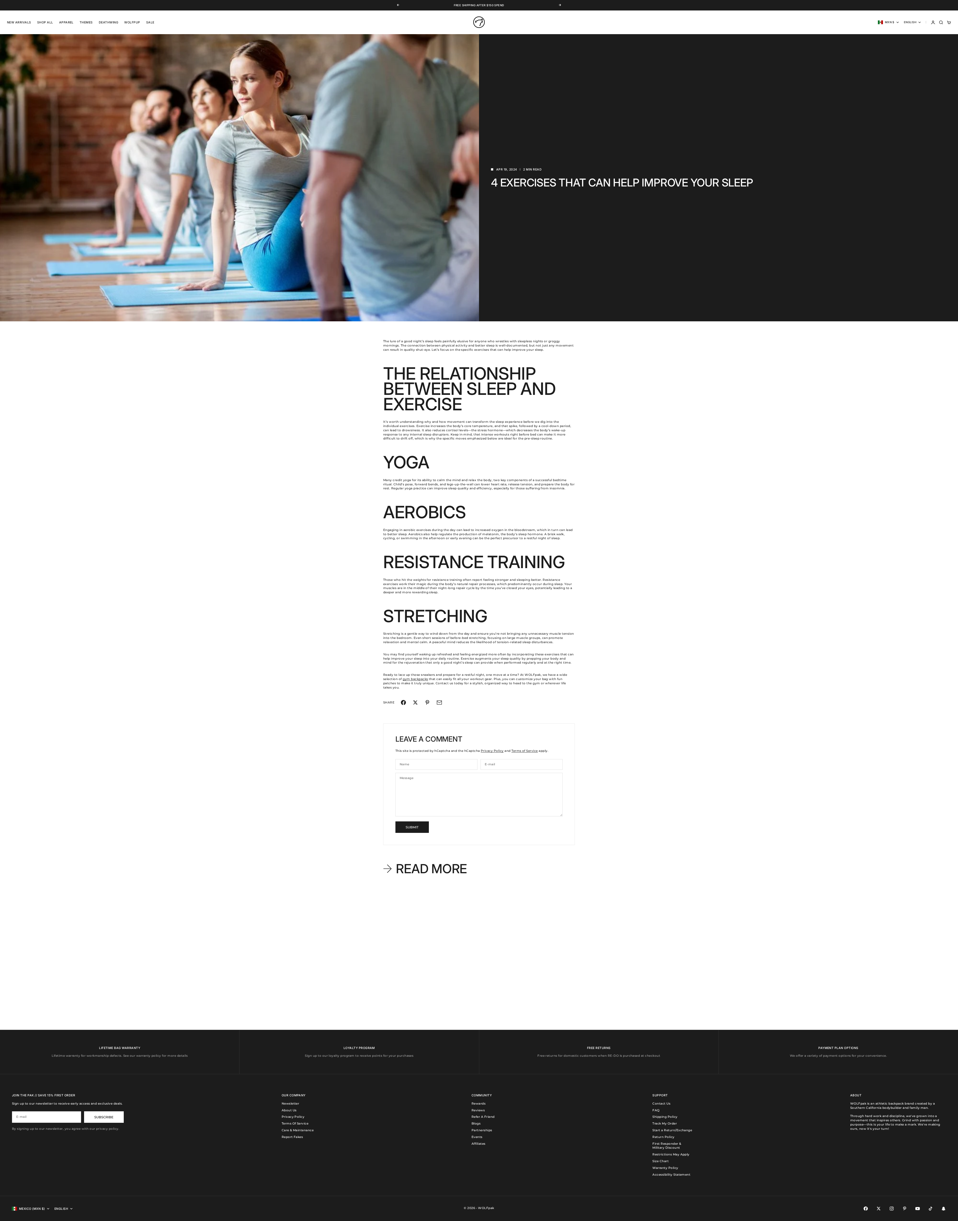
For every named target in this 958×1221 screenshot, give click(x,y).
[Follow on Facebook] (865, 1208)
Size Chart (660, 1161)
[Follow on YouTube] (917, 1208)
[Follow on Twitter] (878, 1208)
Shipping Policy (664, 1117)
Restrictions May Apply (671, 1154)
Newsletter (290, 1103)
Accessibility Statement (671, 1174)
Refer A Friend (483, 1117)
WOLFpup (132, 22)
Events (477, 1137)
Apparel (66, 22)
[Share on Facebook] (403, 702)
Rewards (478, 1103)
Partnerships (482, 1130)
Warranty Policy (665, 1168)
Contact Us (661, 1103)
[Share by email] (439, 702)
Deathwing (108, 22)
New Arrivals (19, 22)
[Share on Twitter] (415, 702)
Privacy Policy (492, 751)
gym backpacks (415, 679)
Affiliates (478, 1143)
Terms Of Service (295, 1123)
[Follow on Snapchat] (943, 1208)
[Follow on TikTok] (930, 1208)
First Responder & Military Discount (666, 1146)
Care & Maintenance (298, 1130)
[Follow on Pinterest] (904, 1208)
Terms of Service (524, 751)
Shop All (45, 22)
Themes (86, 22)
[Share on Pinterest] (427, 702)
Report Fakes (292, 1137)
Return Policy (663, 1137)
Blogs (476, 1123)
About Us (289, 1110)
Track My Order (664, 1123)
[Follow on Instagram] (891, 1208)
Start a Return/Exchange (672, 1130)
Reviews (478, 1110)
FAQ (655, 1110)
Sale (150, 22)
